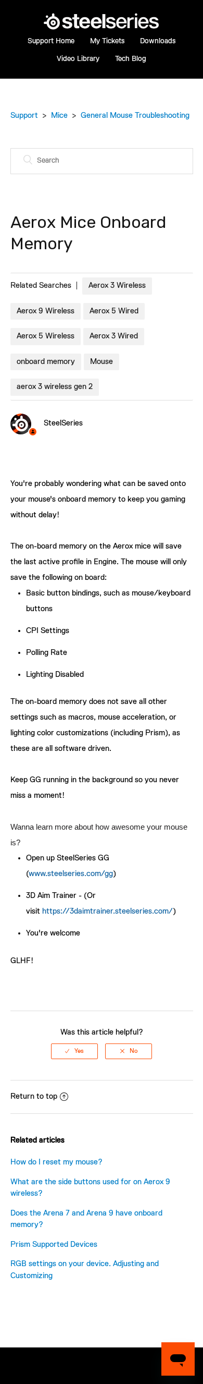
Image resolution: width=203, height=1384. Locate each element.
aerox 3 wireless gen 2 (55, 387)
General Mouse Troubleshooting (135, 115)
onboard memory (46, 362)
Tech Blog (130, 59)
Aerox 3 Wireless (117, 285)
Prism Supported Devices (53, 1244)
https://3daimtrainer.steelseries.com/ (107, 911)
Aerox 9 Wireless (45, 311)
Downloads (157, 41)
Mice (59, 115)
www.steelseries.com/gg (71, 874)
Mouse (101, 362)
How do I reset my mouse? (56, 1162)
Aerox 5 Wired (114, 311)
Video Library (78, 59)
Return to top (33, 1096)
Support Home (51, 41)
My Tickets (107, 41)
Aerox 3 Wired (114, 336)
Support (24, 115)
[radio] (74, 1051)
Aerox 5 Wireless (45, 336)
